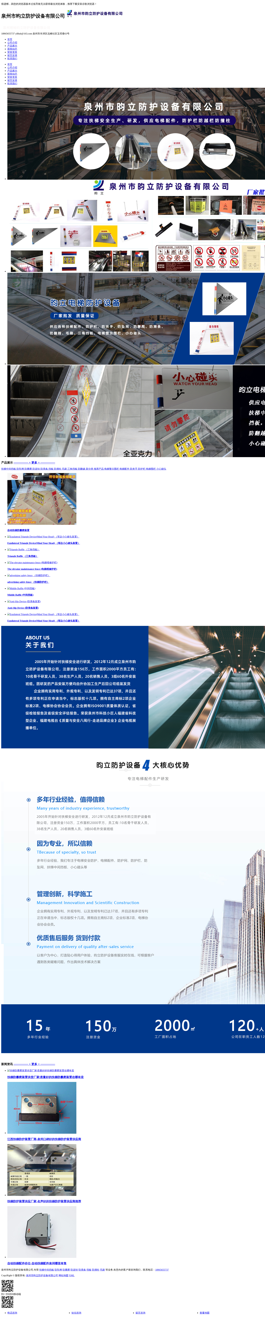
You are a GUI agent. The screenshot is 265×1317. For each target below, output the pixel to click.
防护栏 (142, 469)
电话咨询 (12, 1312)
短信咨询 (76, 1312)
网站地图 (63, 1275)
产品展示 (12, 45)
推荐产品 (99, 469)
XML (72, 1275)
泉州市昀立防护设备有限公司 (42, 1275)
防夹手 (134, 469)
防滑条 (44, 469)
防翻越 (82, 469)
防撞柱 (58, 469)
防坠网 (21, 469)
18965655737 (162, 1269)
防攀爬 (29, 469)
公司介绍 (12, 42)
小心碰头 (161, 469)
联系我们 (12, 58)
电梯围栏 (151, 469)
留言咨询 (140, 1312)
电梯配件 (125, 469)
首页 (9, 39)
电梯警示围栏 (112, 469)
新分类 (90, 469)
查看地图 (204, 1312)
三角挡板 (72, 469)
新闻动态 (12, 49)
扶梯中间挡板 (9, 469)
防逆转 (36, 469)
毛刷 (64, 469)
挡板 (51, 469)
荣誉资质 (12, 52)
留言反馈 (12, 55)
